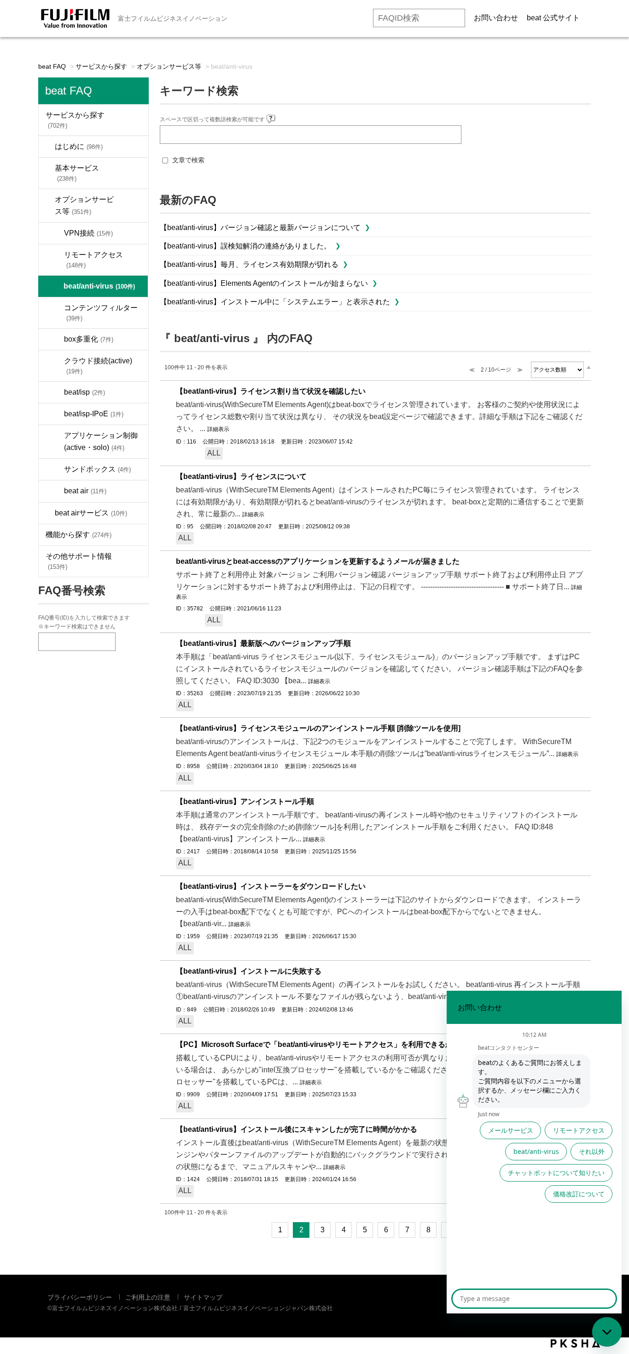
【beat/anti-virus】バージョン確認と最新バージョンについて (260, 227)
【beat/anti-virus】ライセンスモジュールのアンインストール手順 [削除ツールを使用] (318, 728)
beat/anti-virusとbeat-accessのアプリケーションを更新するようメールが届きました (318, 561)
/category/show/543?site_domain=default (134, 561)
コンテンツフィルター (101, 313)
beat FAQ (52, 66)
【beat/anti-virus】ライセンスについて (241, 476)
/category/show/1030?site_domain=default (134, 205)
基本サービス (77, 173)
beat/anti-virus (99, 286)
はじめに (79, 146)
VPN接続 (88, 233)
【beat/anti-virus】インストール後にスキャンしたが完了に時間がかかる (296, 1129)
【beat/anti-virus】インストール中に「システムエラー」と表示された (275, 302)
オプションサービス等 (169, 66)
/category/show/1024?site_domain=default (134, 146)
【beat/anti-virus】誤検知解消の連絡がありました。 (245, 246)
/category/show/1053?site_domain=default (134, 534)
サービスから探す (101, 66)
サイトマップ (203, 1297)
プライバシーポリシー (79, 1297)
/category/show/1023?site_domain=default (134, 120)
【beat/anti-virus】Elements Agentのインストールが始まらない (264, 283)
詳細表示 (218, 429)
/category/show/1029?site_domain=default (134, 173)
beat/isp (84, 392)
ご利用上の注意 (147, 1297)
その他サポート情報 (79, 561)
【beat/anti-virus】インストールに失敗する (248, 971)
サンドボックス (97, 469)
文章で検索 (188, 160)
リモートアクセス (93, 260)
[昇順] (589, 367)
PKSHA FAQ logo (575, 1343)
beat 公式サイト (553, 18)
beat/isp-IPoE (93, 414)
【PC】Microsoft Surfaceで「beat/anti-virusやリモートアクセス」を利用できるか (314, 1044)
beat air (85, 491)
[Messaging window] (534, 1152)
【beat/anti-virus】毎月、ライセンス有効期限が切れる (249, 264)
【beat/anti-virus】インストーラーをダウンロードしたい (271, 886)
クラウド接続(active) (98, 366)
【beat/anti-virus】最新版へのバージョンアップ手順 (263, 643)
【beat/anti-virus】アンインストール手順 (245, 801)
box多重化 (88, 339)
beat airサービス (91, 513)
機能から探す (78, 534)
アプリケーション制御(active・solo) (101, 441)
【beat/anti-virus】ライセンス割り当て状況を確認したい (271, 391)
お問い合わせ (496, 18)
